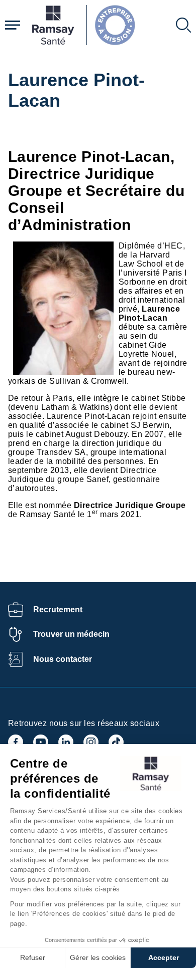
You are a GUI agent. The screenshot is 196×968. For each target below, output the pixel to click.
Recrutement (57, 609)
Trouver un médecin (71, 634)
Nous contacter (62, 659)
